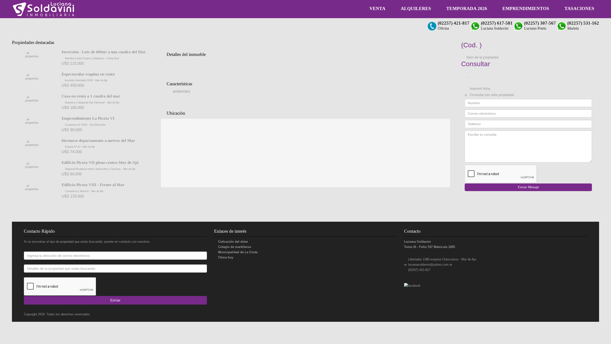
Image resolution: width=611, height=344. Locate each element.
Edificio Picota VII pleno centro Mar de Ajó (100, 162)
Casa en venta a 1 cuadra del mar (91, 96)
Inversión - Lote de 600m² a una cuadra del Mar (104, 52)
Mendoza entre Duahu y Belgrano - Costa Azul (91, 58)
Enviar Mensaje (528, 187)
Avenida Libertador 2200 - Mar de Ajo (85, 80)
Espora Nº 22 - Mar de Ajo (79, 146)
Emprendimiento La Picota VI (88, 118)
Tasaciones (579, 8)
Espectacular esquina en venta (88, 74)
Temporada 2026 (466, 8)
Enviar (115, 300)
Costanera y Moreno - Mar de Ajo (83, 191)
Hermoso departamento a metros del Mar (98, 140)
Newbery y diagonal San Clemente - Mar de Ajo (91, 102)
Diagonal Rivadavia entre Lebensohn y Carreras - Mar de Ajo (99, 168)
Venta (377, 8)
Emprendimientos (525, 8)
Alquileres (416, 8)
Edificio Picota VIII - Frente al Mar (93, 185)
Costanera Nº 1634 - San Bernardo (84, 124)
